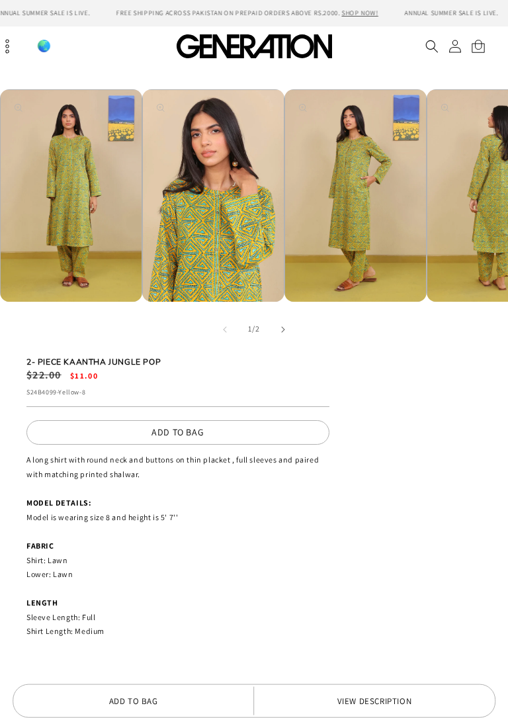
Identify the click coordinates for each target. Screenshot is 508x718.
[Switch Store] (43, 46)
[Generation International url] (254, 46)
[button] (431, 46)
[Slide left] (224, 329)
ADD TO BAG (177, 432)
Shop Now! (359, 13)
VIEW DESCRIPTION (374, 701)
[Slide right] (283, 329)
